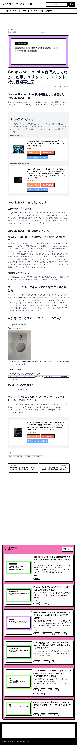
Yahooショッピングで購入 (19, 364)
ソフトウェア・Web (30, 11)
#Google (32, 32)
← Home (11, 29)
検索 (71, 4)
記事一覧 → (67, 549)
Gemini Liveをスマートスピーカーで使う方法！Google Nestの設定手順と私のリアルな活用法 (51, 615)
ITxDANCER (11, 742)
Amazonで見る (33, 153)
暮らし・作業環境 (46, 11)
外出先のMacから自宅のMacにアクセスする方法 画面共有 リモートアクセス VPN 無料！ (52, 705)
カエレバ (56, 361)
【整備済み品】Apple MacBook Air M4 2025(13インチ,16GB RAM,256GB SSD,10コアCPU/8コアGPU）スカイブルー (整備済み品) (45, 143)
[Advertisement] (38, 19)
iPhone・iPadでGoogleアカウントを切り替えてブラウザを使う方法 (51, 588)
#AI (18, 32)
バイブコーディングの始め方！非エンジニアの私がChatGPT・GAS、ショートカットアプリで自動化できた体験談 (52, 673)
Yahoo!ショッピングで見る (37, 157)
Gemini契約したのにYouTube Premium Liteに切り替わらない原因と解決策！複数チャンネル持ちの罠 (51, 645)
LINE (45, 86)
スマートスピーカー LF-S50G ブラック (21, 377)
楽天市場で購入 (55, 377)
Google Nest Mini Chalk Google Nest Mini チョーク (26, 361)
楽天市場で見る (48, 153)
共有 (67, 86)
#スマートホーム (41, 32)
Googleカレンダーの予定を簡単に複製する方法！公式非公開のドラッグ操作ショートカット (52, 559)
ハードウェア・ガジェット (11, 11)
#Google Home (24, 32)
